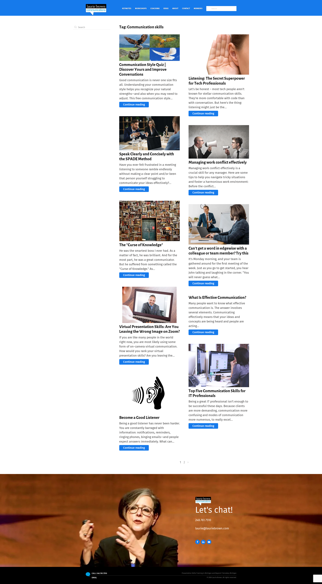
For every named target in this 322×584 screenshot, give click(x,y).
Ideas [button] (166, 8)
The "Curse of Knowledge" (141, 245)
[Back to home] (96, 8)
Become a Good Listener (139, 417)
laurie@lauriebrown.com (212, 528)
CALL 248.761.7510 (99, 573)
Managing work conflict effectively (218, 162)
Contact (186, 8)
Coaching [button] (155, 8)
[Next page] (188, 462)
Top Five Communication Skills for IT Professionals (217, 393)
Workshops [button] (141, 8)
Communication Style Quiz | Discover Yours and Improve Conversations (143, 69)
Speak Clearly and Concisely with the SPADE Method (146, 156)
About (175, 8)
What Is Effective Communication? (217, 297)
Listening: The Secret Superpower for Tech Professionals (217, 80)
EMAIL (94, 577)
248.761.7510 (203, 520)
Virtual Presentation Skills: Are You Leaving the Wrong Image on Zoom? (149, 329)
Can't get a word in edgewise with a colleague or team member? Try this (218, 250)
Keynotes (126, 8)
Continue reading (134, 104)
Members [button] (198, 8)
